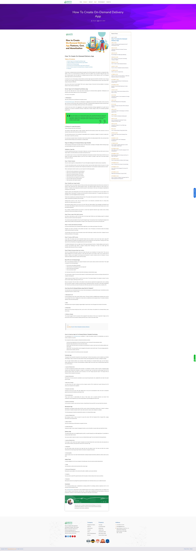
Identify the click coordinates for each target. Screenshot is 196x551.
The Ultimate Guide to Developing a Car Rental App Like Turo (120, 111)
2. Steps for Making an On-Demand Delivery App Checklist (77, 62)
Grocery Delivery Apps (103, 535)
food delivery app (77, 336)
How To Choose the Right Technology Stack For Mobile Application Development (120, 178)
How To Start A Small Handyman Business (119, 63)
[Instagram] (72, 536)
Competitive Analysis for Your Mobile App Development (118, 126)
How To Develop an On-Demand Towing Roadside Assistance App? (118, 121)
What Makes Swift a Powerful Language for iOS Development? (120, 150)
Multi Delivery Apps (102, 533)
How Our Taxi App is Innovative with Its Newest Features (120, 106)
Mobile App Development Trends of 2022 (118, 173)
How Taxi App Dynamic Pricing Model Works (119, 130)
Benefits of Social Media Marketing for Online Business (119, 87)
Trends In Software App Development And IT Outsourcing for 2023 (119, 45)
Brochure (89, 535)
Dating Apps (101, 528)
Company (85, 2)
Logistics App (101, 530)
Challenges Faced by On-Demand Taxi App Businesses (119, 50)
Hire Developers (101, 2)
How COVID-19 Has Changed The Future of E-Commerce (119, 169)
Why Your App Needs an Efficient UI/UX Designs (119, 160)
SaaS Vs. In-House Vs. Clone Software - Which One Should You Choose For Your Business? (120, 76)
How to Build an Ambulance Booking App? (119, 116)
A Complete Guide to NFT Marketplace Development (118, 140)
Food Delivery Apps (102, 531)
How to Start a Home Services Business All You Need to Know (120, 92)
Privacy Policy (186, 549)
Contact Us (108, 2)
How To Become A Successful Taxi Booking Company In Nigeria (119, 59)
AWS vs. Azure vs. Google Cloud (117, 71)
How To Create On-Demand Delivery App (119, 39)
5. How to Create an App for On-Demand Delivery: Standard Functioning (79, 67)
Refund (191, 549)
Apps (95, 2)
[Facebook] (66, 536)
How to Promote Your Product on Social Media (119, 164)
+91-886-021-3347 (120, 524)
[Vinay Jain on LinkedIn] (105, 502)
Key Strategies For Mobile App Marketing (118, 54)
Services (90, 2)
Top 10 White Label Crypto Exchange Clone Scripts (119, 135)
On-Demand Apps (102, 526)
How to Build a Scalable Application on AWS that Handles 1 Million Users (119, 145)
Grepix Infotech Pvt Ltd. (12, 549)
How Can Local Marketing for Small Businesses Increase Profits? (119, 82)
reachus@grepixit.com (120, 526)
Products (89, 530)
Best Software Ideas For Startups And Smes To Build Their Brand (119, 156)
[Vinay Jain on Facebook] (102, 502)
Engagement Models (91, 524)
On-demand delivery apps (69, 101)
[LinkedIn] (70, 536)
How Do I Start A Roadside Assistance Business (80, 326)
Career (88, 531)
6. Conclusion (69, 68)
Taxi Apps (100, 524)
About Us (89, 526)
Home (81, 2)
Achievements (90, 528)
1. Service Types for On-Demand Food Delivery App (76, 61)
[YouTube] (75, 536)
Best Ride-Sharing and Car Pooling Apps (118, 101)
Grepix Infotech (70, 489)
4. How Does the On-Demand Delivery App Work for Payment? (78, 65)
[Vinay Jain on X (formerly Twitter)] (104, 502)
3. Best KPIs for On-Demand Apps (73, 64)
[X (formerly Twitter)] (68, 536)
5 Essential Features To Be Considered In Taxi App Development (120, 97)
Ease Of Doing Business (91, 533)
